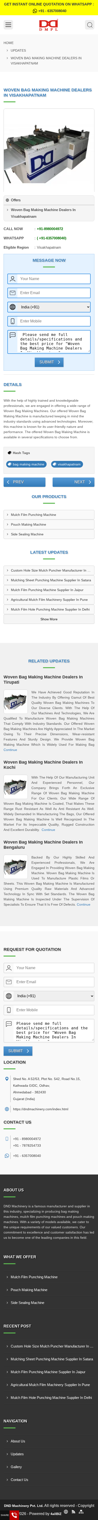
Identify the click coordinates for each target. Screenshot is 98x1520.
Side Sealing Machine (27, 534)
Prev (18, 482)
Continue (10, 750)
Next (79, 482)
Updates (18, 50)
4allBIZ (56, 1514)
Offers (16, 200)
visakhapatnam (69, 464)
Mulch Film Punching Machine (33, 515)
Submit (46, 362)
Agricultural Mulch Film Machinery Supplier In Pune (49, 600)
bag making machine (28, 464)
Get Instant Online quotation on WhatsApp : (49, 7)
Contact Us (19, 1480)
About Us (18, 1441)
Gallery (16, 1467)
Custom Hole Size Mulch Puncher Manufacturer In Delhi (52, 570)
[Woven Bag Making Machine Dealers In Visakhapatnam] (49, 154)
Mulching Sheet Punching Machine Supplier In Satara (51, 580)
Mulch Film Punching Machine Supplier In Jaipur (47, 590)
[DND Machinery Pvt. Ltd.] (49, 25)
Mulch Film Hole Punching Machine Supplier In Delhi (50, 609)
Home (9, 43)
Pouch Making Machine (28, 524)
